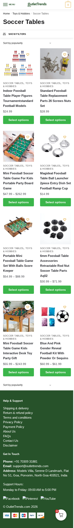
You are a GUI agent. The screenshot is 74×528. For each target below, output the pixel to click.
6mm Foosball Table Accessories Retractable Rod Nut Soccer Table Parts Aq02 (54, 266)
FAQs (7, 436)
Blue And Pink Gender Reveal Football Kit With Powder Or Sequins (54, 350)
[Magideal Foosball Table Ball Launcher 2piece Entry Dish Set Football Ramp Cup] (55, 146)
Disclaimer (10, 445)
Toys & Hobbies (21, 13)
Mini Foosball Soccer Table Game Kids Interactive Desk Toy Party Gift (18, 350)
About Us (9, 431)
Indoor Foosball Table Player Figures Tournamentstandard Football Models (18, 98)
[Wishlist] (28, 54)
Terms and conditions (17, 417)
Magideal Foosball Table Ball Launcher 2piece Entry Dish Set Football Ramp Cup (55, 180)
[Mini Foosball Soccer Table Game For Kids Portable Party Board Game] (18, 146)
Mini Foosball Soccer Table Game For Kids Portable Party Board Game (18, 180)
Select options (18, 120)
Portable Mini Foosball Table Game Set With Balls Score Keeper (18, 263)
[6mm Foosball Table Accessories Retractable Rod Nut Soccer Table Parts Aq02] (55, 228)
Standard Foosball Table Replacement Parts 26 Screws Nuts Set (55, 98)
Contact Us (10, 440)
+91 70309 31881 (25, 461)
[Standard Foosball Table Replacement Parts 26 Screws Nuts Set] (55, 63)
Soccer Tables (13, 83)
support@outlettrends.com (31, 466)
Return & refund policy (18, 413)
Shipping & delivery (16, 408)
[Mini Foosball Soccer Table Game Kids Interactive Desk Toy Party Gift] (18, 316)
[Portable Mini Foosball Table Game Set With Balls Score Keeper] (18, 228)
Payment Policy (13, 427)
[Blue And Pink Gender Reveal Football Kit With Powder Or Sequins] (55, 316)
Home (6, 13)
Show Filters (17, 34)
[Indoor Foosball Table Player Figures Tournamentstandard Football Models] (18, 63)
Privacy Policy (12, 422)
